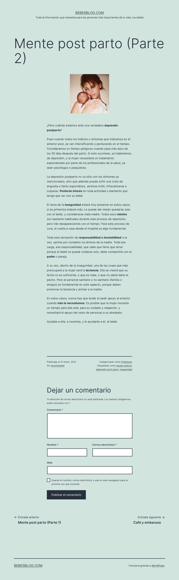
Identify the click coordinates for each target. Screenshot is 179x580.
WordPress (158, 565)
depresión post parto (107, 369)
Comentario (55, 409)
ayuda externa (124, 365)
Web (49, 462)
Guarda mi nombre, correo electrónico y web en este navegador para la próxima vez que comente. (90, 482)
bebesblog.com (89, 13)
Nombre (52, 444)
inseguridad (126, 369)
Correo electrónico (104, 444)
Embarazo (126, 361)
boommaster (58, 365)
